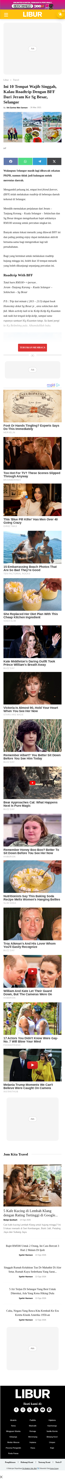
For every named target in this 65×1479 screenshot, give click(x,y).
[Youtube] (42, 1409)
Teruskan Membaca (32, 347)
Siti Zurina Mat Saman (17, 107)
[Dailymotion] (49, 1409)
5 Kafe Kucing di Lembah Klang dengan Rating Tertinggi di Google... (30, 1213)
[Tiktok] (36, 1409)
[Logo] (32, 14)
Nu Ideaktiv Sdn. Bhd (29, 1468)
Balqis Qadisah (10, 1219)
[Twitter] (29, 1409)
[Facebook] (16, 1409)
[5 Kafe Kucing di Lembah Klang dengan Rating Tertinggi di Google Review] (32, 1185)
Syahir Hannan (26, 1255)
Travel (16, 80)
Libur (6, 80)
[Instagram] (22, 1409)
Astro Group (54, 1468)
